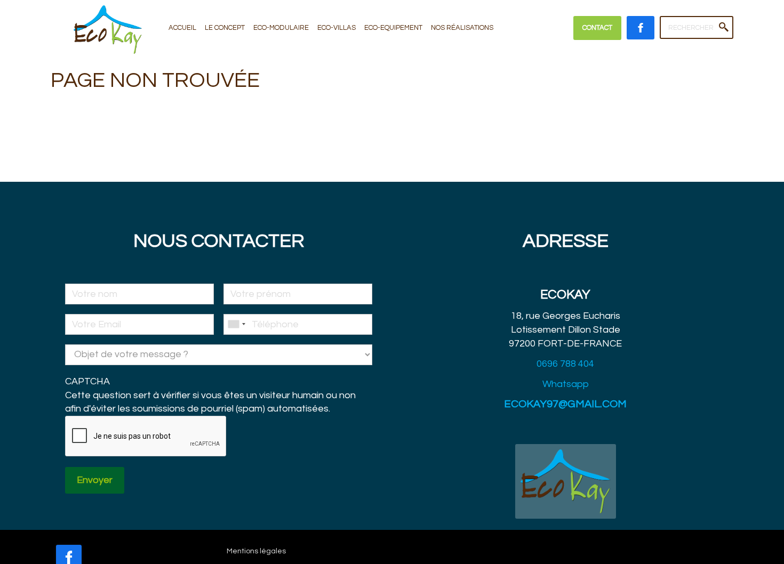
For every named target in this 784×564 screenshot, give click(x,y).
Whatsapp (565, 384)
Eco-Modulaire (281, 27)
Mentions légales (256, 551)
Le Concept (225, 27)
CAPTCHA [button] (87, 381)
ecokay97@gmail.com (565, 404)
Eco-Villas (336, 27)
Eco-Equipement (393, 27)
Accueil (182, 27)
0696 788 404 (565, 364)
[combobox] (236, 324)
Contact (597, 27)
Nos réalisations (462, 27)
